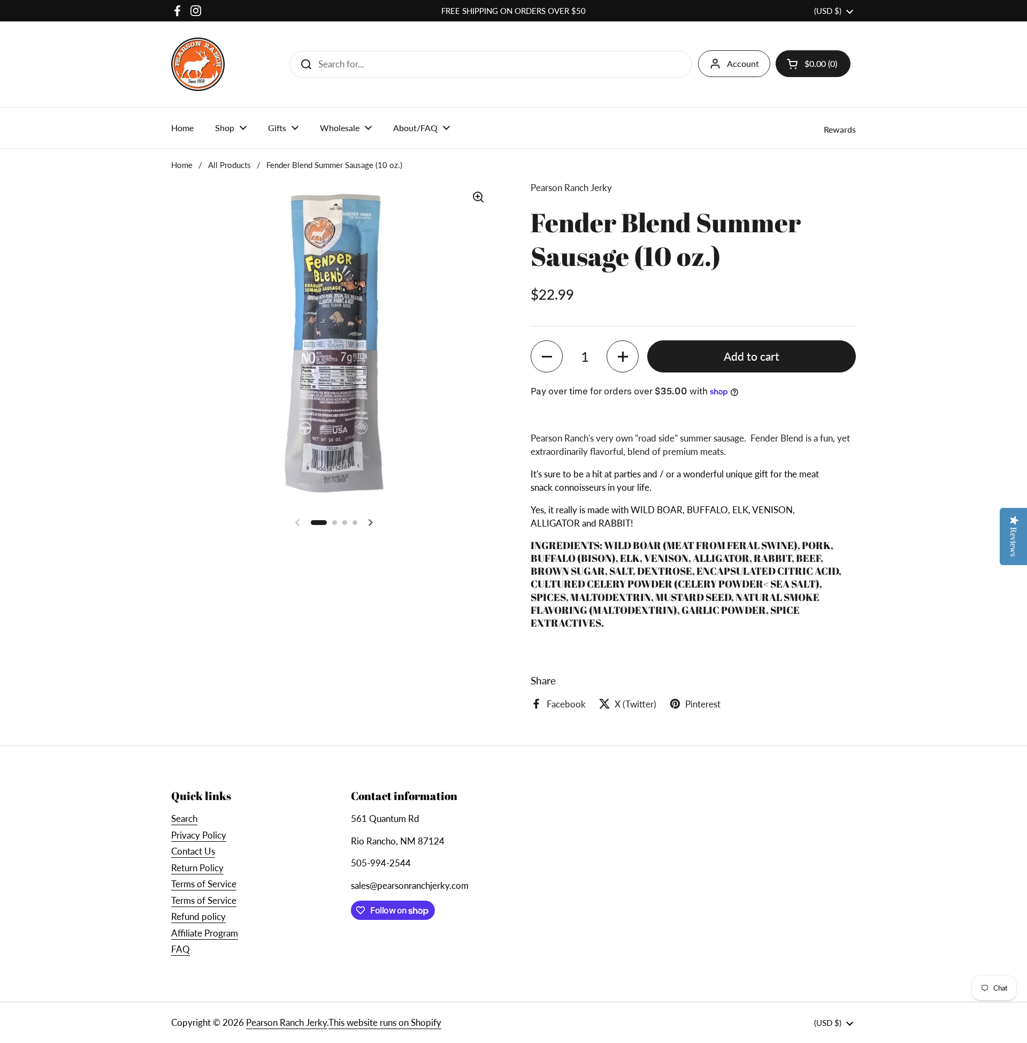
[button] (547, 356)
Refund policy (198, 916)
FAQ (180, 949)
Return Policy (197, 867)
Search (184, 818)
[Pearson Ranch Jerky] (198, 64)
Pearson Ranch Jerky (286, 1022)
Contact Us (193, 851)
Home (182, 165)
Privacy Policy (198, 835)
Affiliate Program (204, 933)
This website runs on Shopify (384, 1022)
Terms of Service (203, 883)
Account (743, 63)
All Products (229, 165)
